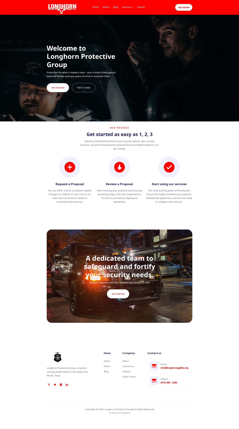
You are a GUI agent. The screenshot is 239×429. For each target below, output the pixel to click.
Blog (115, 7)
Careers (141, 7)
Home (95, 7)
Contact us (128, 366)
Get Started (57, 87)
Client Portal (129, 376)
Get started (183, 7)
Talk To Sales (83, 87)
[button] (127, 7)
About (106, 7)
